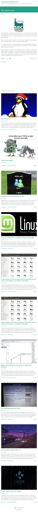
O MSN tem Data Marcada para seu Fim (12, 196)
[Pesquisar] (33, 1)
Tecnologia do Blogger (20, 507)
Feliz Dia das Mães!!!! (7, 160)
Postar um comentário (11, 129)
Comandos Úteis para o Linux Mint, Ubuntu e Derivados (17, 238)
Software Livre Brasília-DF (10, 2)
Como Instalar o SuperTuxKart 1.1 (11, 450)
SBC (8, 58)
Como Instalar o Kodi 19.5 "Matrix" (11, 491)
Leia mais (35, 129)
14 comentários (10, 460)
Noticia (5, 58)
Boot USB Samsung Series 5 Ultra (11, 408)
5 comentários (10, 419)
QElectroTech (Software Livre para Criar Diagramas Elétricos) (16, 366)
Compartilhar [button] (33, 58)
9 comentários (10, 248)
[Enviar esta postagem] (10, 58)
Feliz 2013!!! (4, 119)
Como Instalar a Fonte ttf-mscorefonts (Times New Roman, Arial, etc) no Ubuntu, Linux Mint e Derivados (18, 280)
